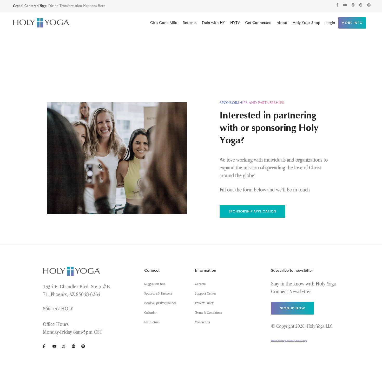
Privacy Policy (204, 303)
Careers (200, 283)
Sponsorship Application (252, 211)
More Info (352, 22)
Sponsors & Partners (158, 293)
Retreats (189, 22)
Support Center (205, 293)
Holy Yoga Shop (306, 22)
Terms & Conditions (208, 312)
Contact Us (202, 322)
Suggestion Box (154, 283)
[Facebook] (337, 5)
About (282, 22)
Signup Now (292, 308)
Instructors (152, 322)
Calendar (150, 312)
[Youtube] (345, 5)
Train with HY (213, 22)
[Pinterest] (361, 5)
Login (330, 22)
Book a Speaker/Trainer (160, 303)
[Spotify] (369, 5)
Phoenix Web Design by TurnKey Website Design (289, 340)
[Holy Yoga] (41, 23)
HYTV (235, 22)
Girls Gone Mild (163, 22)
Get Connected (258, 22)
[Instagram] (353, 5)
